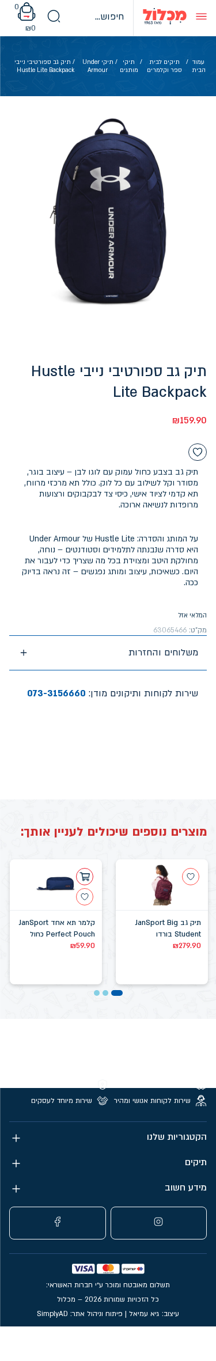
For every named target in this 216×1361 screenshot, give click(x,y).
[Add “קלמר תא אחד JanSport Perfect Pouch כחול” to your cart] (84, 876)
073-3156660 (56, 693)
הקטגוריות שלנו (177, 1137)
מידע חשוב (186, 1188)
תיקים (196, 1163)
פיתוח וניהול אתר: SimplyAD (80, 1313)
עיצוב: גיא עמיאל (154, 1313)
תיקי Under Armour (97, 66)
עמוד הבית (199, 66)
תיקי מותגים (129, 66)
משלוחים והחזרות (163, 652)
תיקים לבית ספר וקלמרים (164, 66)
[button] (117, 993)
